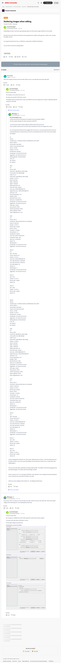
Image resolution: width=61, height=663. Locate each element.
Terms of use (14, 661)
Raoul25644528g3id (11, 26)
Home (3, 6)
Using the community (7, 661)
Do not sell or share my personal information (38, 661)
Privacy (19, 661)
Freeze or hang (7, 53)
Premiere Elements (17, 6)
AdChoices (51, 661)
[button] (3, 3)
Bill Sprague (14, 113)
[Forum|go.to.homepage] (11, 3)
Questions (24, 6)
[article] (30, 80)
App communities (9, 6)
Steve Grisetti (10, 75)
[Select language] (41, 3)
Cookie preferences (25, 661)
